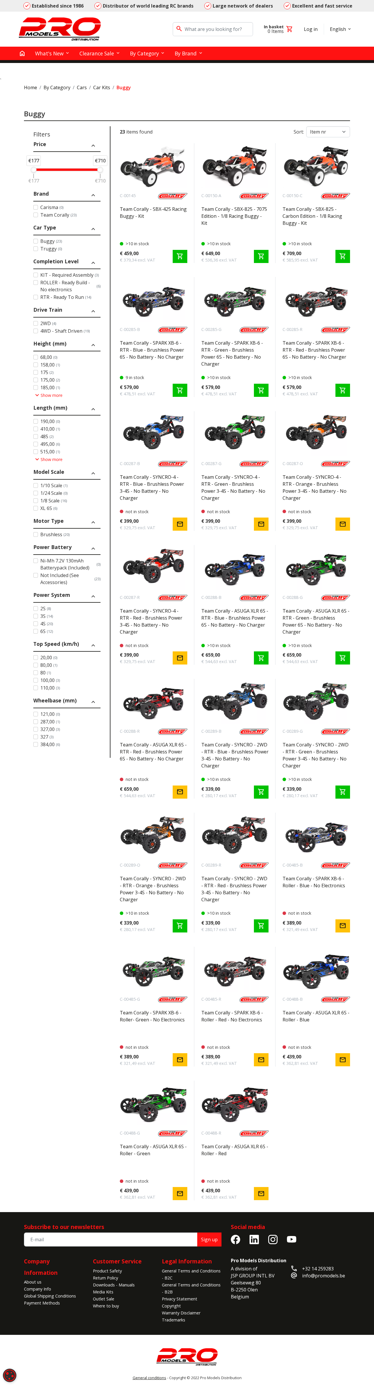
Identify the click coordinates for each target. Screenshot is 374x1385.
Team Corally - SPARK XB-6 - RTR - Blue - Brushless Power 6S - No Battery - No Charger (152, 350)
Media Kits (103, 1292)
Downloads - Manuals (114, 1285)
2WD (48, 323)
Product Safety (107, 1271)
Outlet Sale (103, 1299)
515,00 (50, 451)
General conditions (149, 1377)
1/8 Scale (53, 500)
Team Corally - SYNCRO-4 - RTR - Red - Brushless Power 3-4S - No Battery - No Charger (151, 621)
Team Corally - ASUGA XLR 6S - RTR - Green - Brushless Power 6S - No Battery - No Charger (316, 621)
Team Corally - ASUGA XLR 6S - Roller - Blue (316, 1016)
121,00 (50, 714)
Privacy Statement (179, 1299)
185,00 (50, 387)
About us (32, 1282)
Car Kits (101, 87)
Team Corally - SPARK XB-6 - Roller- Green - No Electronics (152, 1016)
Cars (82, 87)
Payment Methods (42, 1303)
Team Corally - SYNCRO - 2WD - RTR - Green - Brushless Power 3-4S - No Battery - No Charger (316, 755)
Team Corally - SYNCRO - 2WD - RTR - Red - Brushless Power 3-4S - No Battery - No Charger (234, 889)
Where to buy (106, 1306)
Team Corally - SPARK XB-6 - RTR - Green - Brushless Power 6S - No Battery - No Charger (232, 353)
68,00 (48, 357)
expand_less (93, 146)
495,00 (50, 444)
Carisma (51, 207)
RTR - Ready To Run (65, 297)
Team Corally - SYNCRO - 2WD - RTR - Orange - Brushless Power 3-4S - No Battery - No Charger (153, 889)
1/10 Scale (53, 485)
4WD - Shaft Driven (65, 331)
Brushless (55, 534)
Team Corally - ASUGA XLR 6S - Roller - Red (234, 1150)
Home (30, 87)
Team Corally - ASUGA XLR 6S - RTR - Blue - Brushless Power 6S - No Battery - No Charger (234, 618)
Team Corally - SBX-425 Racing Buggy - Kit (153, 212)
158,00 (50, 365)
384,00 (50, 744)
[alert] (9, 1375)
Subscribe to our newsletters (64, 1227)
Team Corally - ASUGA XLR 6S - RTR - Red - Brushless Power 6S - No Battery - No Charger (153, 751)
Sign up (209, 1239)
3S (46, 616)
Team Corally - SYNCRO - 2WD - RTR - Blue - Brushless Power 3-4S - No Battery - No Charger (235, 755)
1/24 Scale (53, 493)
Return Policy (105, 1278)
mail (179, 524)
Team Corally (58, 215)
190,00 (50, 421)
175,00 (50, 380)
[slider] (34, 170)
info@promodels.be (323, 1275)
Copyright (171, 1306)
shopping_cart (179, 256)
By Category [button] (144, 53)
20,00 (48, 657)
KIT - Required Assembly (69, 275)
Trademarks (173, 1320)
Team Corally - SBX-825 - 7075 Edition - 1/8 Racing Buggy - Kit (234, 216)
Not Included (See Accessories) (70, 578)
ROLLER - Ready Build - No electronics (70, 286)
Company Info (37, 1289)
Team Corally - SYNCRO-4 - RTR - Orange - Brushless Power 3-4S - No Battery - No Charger (315, 487)
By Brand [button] (186, 53)
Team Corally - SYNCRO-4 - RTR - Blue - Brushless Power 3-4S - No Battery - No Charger (152, 487)
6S (46, 631)
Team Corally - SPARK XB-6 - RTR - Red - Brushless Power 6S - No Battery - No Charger (314, 350)
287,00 (50, 721)
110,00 (50, 688)
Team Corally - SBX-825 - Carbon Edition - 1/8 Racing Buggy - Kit (312, 216)
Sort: (299, 132)
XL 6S (48, 508)
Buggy (51, 241)
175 (46, 372)
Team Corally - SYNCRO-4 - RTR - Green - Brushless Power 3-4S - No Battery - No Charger (233, 487)
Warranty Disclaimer (181, 1313)
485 (46, 436)
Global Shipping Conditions (50, 1296)
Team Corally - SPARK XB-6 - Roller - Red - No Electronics (232, 1016)
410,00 (50, 429)
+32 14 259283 (318, 1268)
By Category (57, 87)
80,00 (48, 665)
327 (46, 737)
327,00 (50, 729)
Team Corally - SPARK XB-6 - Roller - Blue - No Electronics (314, 882)
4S (46, 623)
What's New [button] (49, 53)
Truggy (51, 249)
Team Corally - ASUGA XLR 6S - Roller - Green (153, 1150)
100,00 (50, 680)
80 (45, 672)
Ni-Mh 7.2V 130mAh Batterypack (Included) (70, 564)
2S (45, 608)
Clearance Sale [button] (96, 53)
